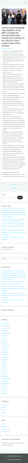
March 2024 (5, 354)
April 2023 (4, 369)
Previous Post (14, 184)
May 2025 (4, 340)
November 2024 (6, 345)
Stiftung (4, 48)
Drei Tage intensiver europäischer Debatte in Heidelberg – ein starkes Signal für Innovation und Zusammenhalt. (14, 232)
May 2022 (4, 393)
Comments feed (5, 428)
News (3, 409)
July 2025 (4, 335)
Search (3, 194)
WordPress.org (5, 431)
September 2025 (6, 333)
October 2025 (5, 330)
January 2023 (5, 376)
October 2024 (5, 347)
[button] (26, 2)
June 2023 (4, 364)
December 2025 (6, 325)
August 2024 (5, 350)
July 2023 (4, 362)
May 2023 (4, 366)
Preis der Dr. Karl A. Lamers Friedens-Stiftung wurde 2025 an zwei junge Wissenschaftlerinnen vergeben (13, 226)
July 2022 (4, 388)
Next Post (14, 188)
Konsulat (4, 407)
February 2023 (5, 374)
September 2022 (6, 383)
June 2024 (4, 352)
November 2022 (6, 378)
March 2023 (5, 371)
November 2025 (6, 328)
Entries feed (5, 426)
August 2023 (5, 359)
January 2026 (5, 323)
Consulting (4, 405)
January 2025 (5, 342)
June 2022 (4, 390)
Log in (3, 424)
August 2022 (5, 386)
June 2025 (4, 337)
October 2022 (5, 381)
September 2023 (6, 357)
